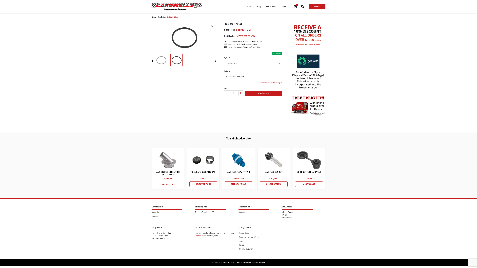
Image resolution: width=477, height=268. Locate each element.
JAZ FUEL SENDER (273, 172)
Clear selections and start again (270, 83)
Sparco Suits (243, 233)
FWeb (263, 263)
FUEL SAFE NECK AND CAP (203, 172)
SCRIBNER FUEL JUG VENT (309, 172)
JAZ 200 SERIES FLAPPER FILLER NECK (168, 173)
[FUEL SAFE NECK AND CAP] (203, 160)
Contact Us (242, 212)
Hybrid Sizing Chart (245, 249)
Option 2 (227, 71)
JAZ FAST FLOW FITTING (238, 172)
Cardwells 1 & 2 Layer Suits (248, 237)
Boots (240, 241)
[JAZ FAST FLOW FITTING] (238, 160)
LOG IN (317, 6)
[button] (212, 26)
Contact (284, 6)
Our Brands (271, 6)
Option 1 (227, 58)
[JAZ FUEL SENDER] (273, 160)
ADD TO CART (264, 93)
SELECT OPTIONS (203, 184)
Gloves (241, 245)
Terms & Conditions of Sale (205, 212)
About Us (155, 212)
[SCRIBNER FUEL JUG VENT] (309, 160)
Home (249, 6)
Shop (259, 6)
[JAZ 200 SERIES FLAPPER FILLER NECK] (168, 160)
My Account (156, 216)
